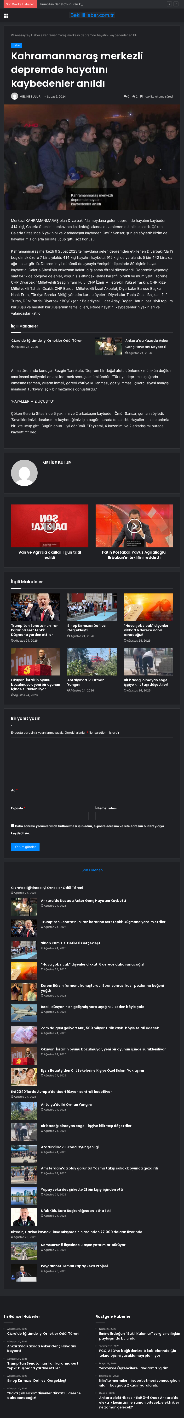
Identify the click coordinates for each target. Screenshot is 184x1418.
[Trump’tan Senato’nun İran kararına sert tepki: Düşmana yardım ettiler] (35, 607)
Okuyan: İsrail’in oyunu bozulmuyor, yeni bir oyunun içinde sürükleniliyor (35, 684)
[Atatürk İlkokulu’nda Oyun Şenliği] (24, 1154)
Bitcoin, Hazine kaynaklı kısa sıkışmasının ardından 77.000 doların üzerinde (76, 1232)
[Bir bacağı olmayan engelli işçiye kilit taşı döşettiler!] (148, 661)
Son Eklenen (92, 870)
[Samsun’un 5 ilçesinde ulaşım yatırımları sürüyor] (24, 1251)
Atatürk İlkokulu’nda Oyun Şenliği (70, 1147)
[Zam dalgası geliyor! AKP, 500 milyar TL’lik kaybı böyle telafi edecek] (24, 1035)
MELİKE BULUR (30, 96)
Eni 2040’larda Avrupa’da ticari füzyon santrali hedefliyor (61, 1091)
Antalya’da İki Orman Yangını (85, 682)
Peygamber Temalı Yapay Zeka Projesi (74, 1266)
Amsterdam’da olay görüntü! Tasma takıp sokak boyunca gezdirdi (99, 1168)
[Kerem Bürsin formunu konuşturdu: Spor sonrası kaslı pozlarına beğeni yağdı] (24, 992)
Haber (35, 35)
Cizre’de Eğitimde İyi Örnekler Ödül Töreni (47, 340)
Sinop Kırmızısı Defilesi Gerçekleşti (87, 628)
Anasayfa (21, 35)
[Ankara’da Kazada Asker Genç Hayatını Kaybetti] (108, 346)
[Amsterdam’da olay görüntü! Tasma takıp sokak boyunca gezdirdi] (24, 1175)
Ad (14, 790)
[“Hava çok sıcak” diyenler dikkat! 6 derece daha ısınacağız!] (148, 607)
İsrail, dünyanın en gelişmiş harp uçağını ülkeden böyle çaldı (93, 1006)
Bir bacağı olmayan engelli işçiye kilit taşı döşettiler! (147, 682)
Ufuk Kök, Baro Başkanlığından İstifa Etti (76, 1210)
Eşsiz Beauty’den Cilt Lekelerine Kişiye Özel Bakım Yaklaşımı (92, 1070)
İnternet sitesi (106, 808)
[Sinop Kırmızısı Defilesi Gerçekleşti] (91, 607)
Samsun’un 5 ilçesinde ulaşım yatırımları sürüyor (83, 1244)
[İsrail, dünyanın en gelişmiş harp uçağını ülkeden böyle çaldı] (24, 1013)
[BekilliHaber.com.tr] (92, 15)
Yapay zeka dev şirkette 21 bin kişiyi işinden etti (82, 1189)
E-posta (18, 808)
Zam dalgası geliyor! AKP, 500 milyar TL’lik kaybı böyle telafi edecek (100, 1028)
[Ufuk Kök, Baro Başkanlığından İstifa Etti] (24, 1217)
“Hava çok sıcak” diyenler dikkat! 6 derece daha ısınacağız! (146, 630)
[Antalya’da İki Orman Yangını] (91, 661)
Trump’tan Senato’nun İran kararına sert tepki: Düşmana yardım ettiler (90, 4)
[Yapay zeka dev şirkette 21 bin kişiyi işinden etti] (24, 1196)
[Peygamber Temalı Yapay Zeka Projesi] (24, 1273)
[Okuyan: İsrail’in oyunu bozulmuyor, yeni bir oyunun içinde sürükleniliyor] (35, 661)
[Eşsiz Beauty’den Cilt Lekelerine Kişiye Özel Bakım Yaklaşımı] (24, 1077)
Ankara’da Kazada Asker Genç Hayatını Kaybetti (83, 900)
